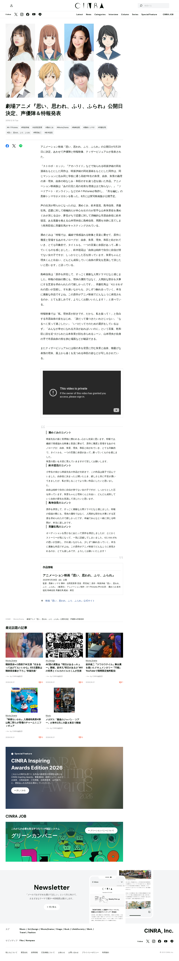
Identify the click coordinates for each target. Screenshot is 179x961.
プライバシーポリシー (90, 952)
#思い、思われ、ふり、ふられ (18, 132)
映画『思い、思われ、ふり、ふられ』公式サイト (70, 600)
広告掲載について (48, 952)
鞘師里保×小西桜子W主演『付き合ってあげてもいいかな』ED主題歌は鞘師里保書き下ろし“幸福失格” (24, 667)
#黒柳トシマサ (89, 127)
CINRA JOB (168, 14)
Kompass (30, 940)
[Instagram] (21, 14)
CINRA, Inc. (158, 931)
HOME (8, 619)
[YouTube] (34, 14)
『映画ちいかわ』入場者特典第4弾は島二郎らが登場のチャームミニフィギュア (23, 722)
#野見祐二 (37, 132)
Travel (23, 932)
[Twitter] (15, 14)
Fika (21, 940)
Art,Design (33, 929)
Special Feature (149, 14)
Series (135, 14)
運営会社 (24, 952)
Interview (113, 14)
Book (66, 929)
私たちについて (11, 952)
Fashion (32, 932)
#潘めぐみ (49, 127)
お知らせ (61, 952)
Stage (59, 929)
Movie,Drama (18, 619)
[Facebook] (27, 14)
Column (125, 14)
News (88, 14)
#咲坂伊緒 (25, 127)
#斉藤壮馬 (102, 127)
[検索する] (141, 5)
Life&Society (78, 929)
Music (23, 929)
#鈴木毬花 (49, 132)
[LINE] (40, 14)
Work (89, 929)
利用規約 (105, 952)
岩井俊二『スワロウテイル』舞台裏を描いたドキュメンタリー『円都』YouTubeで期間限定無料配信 (104, 667)
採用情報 (34, 952)
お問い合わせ (73, 952)
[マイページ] (11, 5)
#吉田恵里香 (37, 127)
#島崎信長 (76, 127)
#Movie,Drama (63, 127)
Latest (79, 14)
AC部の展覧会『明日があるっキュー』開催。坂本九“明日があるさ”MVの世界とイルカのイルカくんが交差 (64, 667)
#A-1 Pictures (12, 127)
